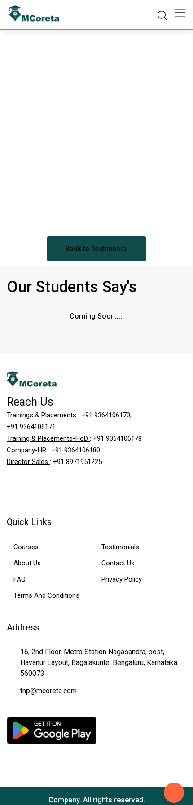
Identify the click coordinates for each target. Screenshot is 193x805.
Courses (26, 547)
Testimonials (120, 547)
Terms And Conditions (46, 595)
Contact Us (118, 563)
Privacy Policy (121, 579)
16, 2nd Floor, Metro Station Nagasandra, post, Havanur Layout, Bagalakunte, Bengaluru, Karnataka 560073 (98, 663)
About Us (27, 563)
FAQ (19, 579)
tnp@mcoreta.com (48, 691)
